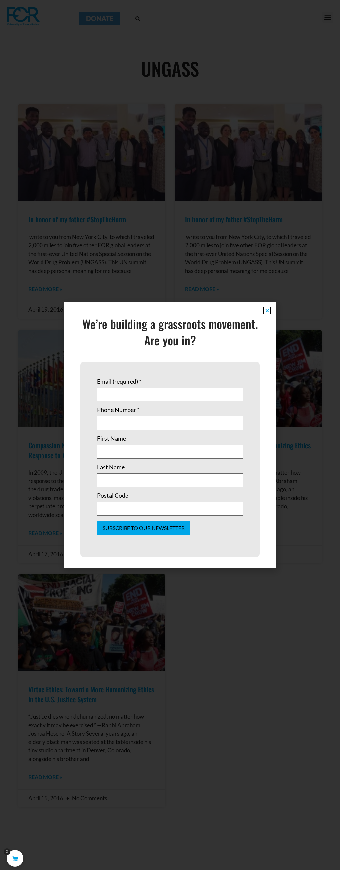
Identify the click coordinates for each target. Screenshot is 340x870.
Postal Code (112, 495)
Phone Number (118, 410)
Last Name (111, 467)
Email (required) (119, 381)
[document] (170, 435)
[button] (267, 310)
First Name (111, 438)
